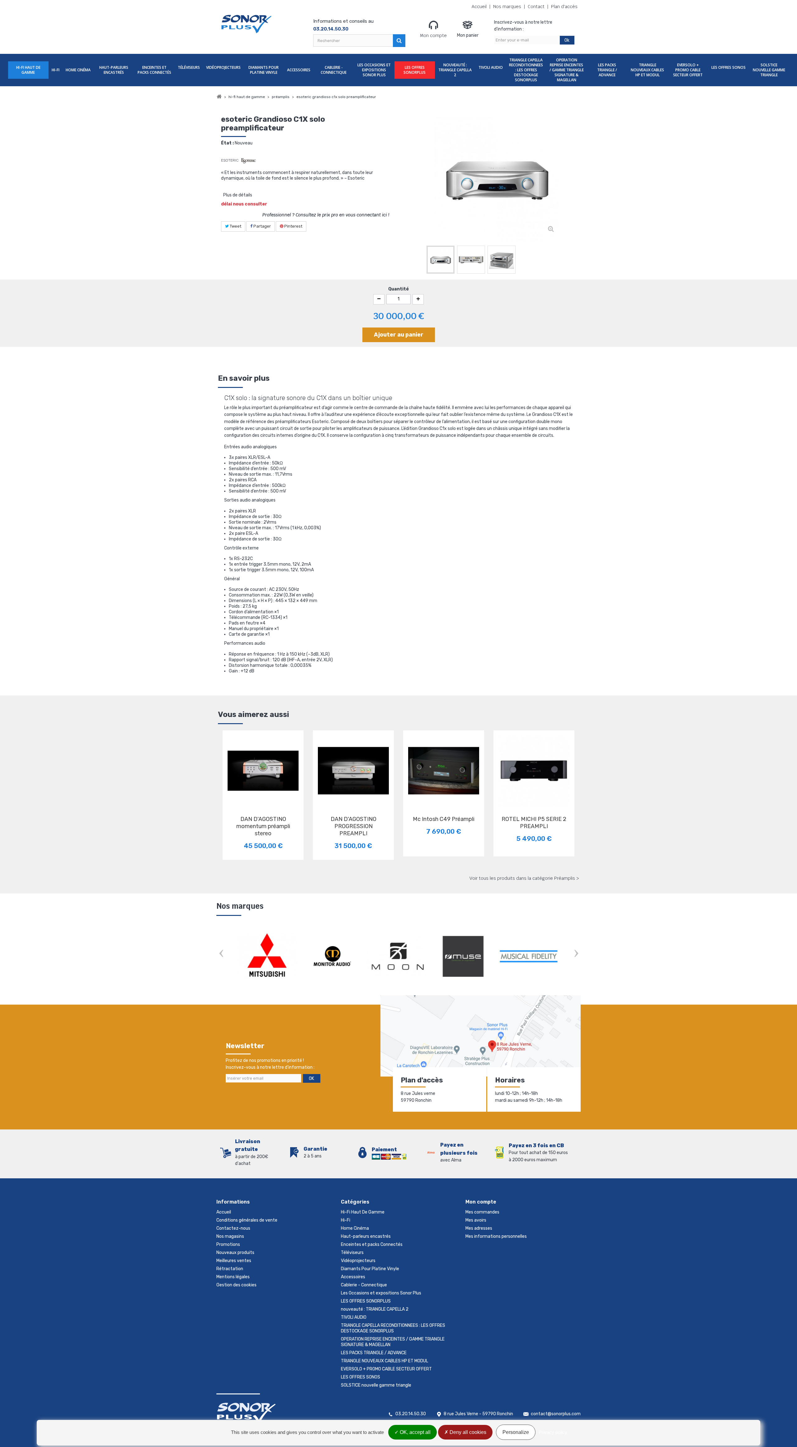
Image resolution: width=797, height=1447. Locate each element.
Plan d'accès (564, 7)
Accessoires (298, 70)
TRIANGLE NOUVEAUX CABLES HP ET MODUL (647, 70)
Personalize (515, 1432)
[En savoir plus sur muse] (398, 956)
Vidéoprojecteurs (223, 67)
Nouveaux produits (235, 1252)
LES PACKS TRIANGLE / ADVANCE (607, 70)
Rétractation (229, 1268)
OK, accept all (414, 1432)
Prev (221, 954)
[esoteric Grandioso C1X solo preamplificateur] (440, 259)
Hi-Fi (55, 70)
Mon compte (433, 35)
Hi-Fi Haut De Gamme (28, 70)
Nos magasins (230, 1236)
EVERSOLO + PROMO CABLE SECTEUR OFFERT (688, 70)
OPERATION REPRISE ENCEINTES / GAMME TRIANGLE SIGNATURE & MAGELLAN (566, 69)
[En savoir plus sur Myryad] (529, 956)
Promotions (228, 1244)
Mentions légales (233, 1277)
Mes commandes (482, 1212)
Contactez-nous (233, 1228)
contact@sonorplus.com (556, 1413)
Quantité (398, 289)
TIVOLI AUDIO (491, 67)
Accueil (479, 7)
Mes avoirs (475, 1220)
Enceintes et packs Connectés (154, 70)
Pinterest (292, 226)
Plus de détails (237, 195)
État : (227, 143)
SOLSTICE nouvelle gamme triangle (769, 70)
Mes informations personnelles (496, 1236)
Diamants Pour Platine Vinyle (263, 70)
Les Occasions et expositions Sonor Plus (374, 70)
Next (576, 954)
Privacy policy (553, 1432)
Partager (261, 226)
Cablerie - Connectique (334, 70)
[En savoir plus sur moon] (333, 956)
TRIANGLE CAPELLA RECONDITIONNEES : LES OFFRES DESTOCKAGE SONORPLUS (526, 69)
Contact (536, 7)
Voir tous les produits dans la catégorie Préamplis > (524, 878)
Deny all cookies (467, 1432)
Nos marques (507, 7)
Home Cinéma (78, 70)
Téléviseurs (189, 67)
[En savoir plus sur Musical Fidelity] (464, 956)
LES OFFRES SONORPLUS (414, 70)
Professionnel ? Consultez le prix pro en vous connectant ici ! (325, 215)
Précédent (420, 261)
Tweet (235, 226)
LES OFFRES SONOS (728, 67)
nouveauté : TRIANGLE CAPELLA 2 (455, 70)
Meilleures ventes (233, 1260)
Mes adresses (478, 1228)
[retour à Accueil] (219, 97)
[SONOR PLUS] (246, 24)
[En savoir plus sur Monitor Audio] (268, 956)
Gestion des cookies (236, 1285)
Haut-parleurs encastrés (113, 70)
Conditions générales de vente (246, 1220)
